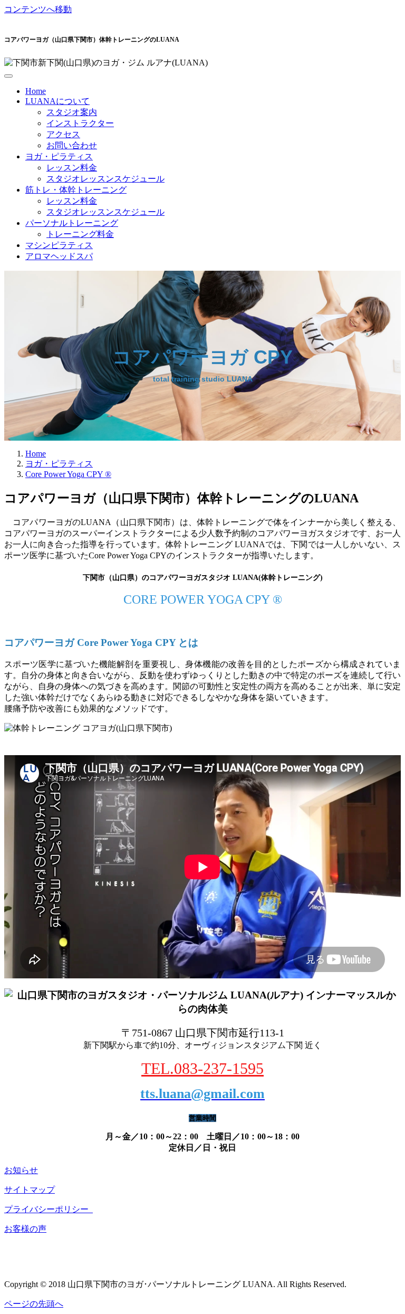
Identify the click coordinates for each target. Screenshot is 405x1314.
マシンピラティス (59, 245)
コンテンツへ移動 (38, 9)
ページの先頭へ (33, 1303)
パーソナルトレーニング (71, 222)
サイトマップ (29, 1189)
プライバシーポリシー (48, 1209)
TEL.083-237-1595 (202, 1068)
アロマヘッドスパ (59, 256)
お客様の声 (25, 1228)
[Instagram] (7, 1265)
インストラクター (80, 123)
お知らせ (21, 1170)
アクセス (63, 134)
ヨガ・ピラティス (59, 156)
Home (35, 91)
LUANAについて (57, 101)
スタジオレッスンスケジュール (105, 178)
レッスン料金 (71, 167)
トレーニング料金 (80, 234)
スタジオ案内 (71, 112)
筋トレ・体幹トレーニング (76, 189)
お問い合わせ (71, 145)
